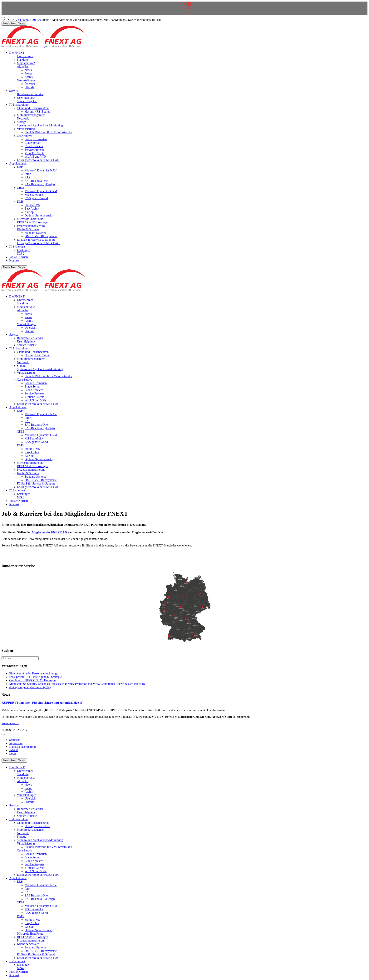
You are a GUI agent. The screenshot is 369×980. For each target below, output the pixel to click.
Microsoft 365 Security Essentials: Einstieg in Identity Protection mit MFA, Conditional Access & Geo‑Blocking (77, 683)
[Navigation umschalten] (3, 734)
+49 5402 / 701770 (29, 19)
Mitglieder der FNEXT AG (49, 532)
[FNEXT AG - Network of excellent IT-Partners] (44, 46)
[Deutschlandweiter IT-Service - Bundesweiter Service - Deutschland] (184, 608)
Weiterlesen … (10, 723)
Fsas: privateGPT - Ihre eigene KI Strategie (35, 676)
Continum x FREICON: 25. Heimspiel (32, 680)
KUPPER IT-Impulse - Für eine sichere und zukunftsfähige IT (42, 702)
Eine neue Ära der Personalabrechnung (33, 673)
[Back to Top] (3, 17)
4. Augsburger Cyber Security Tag (30, 687)
